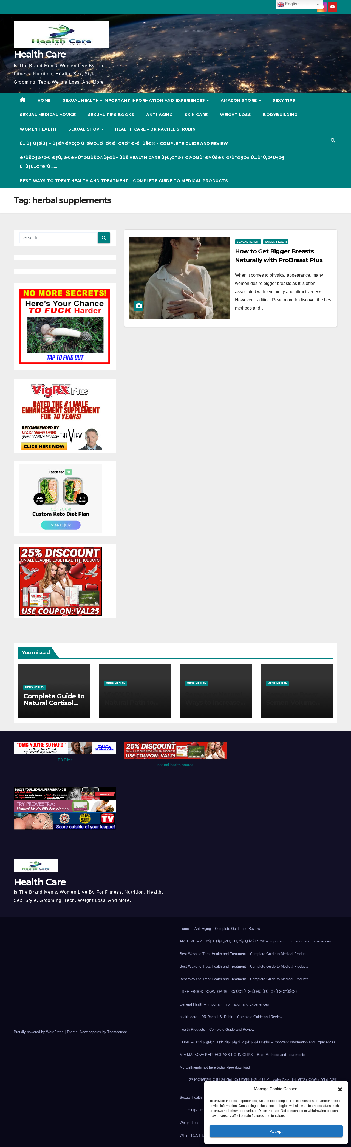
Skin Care (196, 114)
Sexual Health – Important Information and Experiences (134, 100)
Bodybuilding (280, 114)
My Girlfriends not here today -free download (215, 1067)
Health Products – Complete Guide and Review (217, 1029)
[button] (340, 1089)
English (292, 4)
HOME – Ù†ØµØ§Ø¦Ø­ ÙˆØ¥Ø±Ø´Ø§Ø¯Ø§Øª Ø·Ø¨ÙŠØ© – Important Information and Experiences (257, 1042)
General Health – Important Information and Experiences (224, 1004)
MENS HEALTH (34, 687)
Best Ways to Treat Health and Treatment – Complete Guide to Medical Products (124, 180)
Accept (276, 1131)
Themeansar (117, 1032)
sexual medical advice (48, 114)
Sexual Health (248, 241)
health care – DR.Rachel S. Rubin (155, 129)
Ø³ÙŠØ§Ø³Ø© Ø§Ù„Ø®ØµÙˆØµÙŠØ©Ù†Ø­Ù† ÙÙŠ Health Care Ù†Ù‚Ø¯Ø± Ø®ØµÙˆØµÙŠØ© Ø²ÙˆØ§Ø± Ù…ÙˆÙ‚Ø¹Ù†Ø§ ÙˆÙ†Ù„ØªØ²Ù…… (152, 162)
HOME (44, 100)
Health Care (40, 54)
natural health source (175, 765)
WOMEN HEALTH (38, 129)
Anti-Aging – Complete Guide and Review (227, 929)
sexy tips (284, 100)
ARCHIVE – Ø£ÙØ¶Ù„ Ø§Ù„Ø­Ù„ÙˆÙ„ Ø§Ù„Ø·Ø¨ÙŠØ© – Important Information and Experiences (255, 941)
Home (184, 929)
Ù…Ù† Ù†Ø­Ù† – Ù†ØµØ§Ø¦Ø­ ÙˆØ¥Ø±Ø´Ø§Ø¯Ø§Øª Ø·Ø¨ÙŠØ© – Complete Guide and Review (124, 143)
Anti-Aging (159, 114)
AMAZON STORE (239, 100)
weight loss (235, 114)
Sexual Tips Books (111, 114)
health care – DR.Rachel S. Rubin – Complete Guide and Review (231, 1017)
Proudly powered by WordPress (39, 1032)
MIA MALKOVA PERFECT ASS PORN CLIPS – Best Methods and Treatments (242, 1055)
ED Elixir (65, 760)
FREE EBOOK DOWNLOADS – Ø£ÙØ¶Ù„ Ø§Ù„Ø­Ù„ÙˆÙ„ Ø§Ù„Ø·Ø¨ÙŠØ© (238, 992)
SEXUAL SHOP (84, 129)
